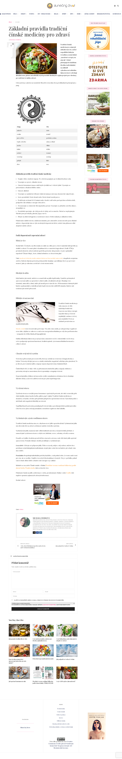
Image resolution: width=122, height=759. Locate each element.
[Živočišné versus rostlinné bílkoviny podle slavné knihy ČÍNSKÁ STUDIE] (43, 673)
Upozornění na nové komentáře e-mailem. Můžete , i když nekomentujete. (41, 604)
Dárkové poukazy (61, 714)
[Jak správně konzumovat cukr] (19, 673)
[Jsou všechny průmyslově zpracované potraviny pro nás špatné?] (19, 650)
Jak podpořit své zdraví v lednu (65, 659)
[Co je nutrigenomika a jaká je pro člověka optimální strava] (43, 630)
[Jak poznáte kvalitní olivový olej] (19, 630)
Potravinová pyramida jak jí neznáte (43, 659)
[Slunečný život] (61, 6)
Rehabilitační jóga (103, 14)
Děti (71, 14)
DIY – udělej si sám (44, 14)
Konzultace (117, 14)
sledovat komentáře (49, 604)
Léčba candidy (89, 14)
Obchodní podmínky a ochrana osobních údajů (61, 727)
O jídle (21, 509)
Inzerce (61, 717)
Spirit (64, 14)
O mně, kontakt (61, 711)
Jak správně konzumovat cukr (17, 681)
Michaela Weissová (15, 39)
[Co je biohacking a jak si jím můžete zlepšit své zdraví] (67, 630)
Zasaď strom (6, 14)
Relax (56, 14)
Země (78, 14)
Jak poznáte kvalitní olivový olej (18, 639)
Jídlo (15, 14)
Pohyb (31, 14)
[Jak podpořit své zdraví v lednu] (67, 650)
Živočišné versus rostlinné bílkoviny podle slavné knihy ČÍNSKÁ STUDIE (43, 682)
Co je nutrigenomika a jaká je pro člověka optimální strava (42, 640)
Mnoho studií (20, 329)
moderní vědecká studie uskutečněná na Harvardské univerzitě (41, 258)
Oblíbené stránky (61, 721)
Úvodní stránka (61, 708)
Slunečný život (25, 727)
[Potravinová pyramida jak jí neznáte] (43, 650)
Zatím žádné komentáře (20, 556)
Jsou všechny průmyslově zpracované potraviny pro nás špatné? (17, 661)
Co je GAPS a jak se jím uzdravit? (65, 681)
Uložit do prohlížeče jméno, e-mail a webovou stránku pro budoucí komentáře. (39, 600)
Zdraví (23, 14)
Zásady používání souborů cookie (61, 724)
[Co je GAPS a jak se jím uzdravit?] (67, 673)
